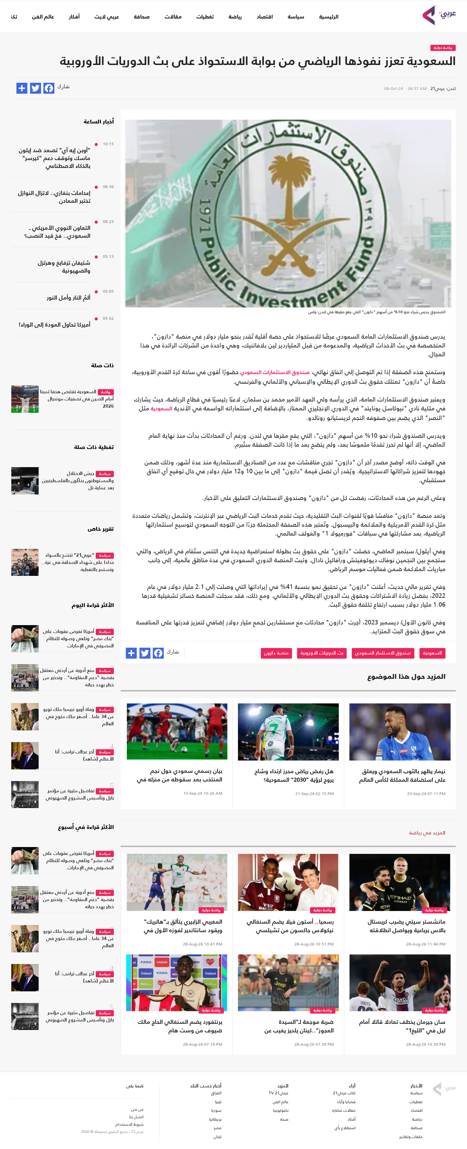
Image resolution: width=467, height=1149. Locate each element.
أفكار (74, 17)
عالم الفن (43, 17)
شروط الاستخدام (130, 1124)
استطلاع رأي (345, 1128)
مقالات (173, 17)
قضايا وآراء (346, 1102)
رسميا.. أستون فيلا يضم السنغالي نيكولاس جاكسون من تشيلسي (290, 926)
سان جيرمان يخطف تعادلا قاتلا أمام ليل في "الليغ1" (402, 1026)
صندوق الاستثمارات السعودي (275, 372)
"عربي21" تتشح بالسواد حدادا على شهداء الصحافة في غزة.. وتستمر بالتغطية (78, 562)
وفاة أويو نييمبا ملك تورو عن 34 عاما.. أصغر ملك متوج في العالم (78, 716)
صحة (284, 1119)
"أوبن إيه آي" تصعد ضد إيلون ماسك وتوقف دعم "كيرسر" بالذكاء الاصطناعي (54, 158)
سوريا (216, 1110)
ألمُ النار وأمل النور (68, 298)
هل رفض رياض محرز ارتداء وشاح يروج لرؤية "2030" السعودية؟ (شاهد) (294, 776)
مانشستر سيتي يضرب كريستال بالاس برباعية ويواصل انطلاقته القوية (406, 927)
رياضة (235, 17)
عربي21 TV (279, 1093)
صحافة (142, 17)
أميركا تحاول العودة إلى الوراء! (54, 325)
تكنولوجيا (281, 1110)
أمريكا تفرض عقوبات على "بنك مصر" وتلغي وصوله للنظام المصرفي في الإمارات (78, 638)
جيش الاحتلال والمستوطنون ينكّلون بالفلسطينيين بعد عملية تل (78, 480)
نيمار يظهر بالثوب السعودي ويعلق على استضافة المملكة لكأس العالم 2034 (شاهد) (402, 776)
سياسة (296, 17)
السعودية (161, 409)
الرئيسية (328, 17)
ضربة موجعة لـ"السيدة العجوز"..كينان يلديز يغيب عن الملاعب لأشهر (299, 1027)
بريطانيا (215, 1119)
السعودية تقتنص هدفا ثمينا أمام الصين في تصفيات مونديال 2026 (77, 399)
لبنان (217, 1137)
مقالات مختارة (344, 1110)
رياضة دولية (443, 48)
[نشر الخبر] (21, 88)
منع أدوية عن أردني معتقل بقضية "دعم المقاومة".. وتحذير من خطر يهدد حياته (77, 677)
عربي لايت (107, 17)
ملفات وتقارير (411, 1137)
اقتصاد (265, 17)
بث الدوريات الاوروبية (322, 653)
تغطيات (205, 17)
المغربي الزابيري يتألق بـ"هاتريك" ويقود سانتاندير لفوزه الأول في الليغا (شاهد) (183, 927)
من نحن (137, 1109)
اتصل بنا (136, 1117)
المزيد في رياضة (427, 832)
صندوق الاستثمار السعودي (383, 653)
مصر (217, 1128)
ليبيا (218, 1102)
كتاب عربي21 (344, 1093)
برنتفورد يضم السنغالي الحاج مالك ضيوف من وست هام (180, 1026)
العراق (216, 1093)
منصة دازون (276, 653)
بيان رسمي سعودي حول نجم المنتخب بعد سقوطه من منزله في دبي (179, 776)
